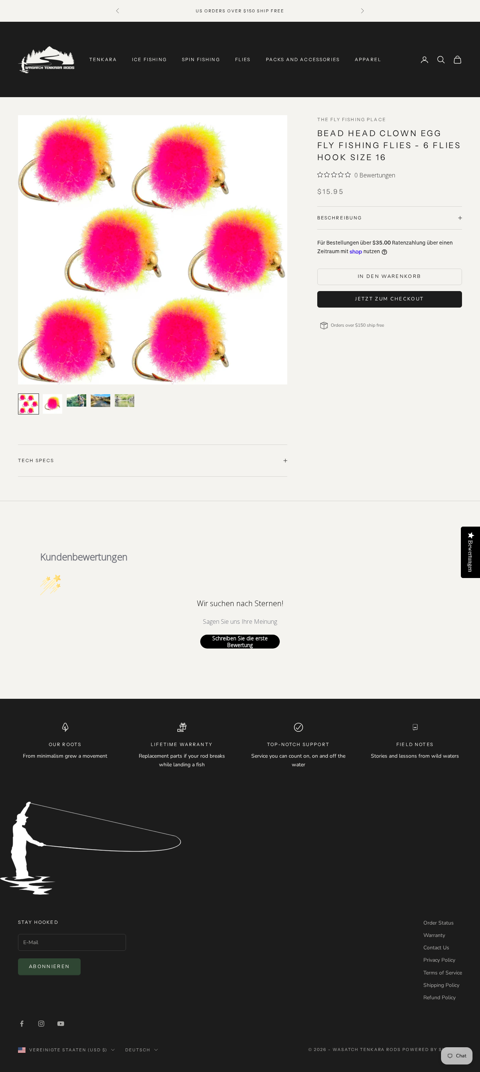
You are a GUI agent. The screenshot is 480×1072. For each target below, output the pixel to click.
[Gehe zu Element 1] (28, 403)
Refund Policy (439, 997)
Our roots (65, 744)
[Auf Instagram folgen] (41, 1023)
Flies (243, 59)
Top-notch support (298, 744)
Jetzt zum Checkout (389, 299)
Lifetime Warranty (182, 744)
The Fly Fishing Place (351, 119)
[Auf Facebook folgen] (22, 1023)
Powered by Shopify (432, 1049)
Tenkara (103, 59)
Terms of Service (442, 972)
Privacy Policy (439, 960)
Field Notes (415, 744)
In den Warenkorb (389, 276)
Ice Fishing (149, 59)
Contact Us (436, 947)
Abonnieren (49, 966)
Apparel (368, 59)
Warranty (434, 935)
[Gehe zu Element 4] (100, 400)
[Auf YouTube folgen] (60, 1023)
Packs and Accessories (303, 59)
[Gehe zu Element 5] (124, 400)
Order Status (438, 922)
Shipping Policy (441, 985)
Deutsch (137, 1049)
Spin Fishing (201, 59)
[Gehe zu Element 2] (52, 403)
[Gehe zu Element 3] (76, 400)
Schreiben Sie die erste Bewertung (240, 642)
